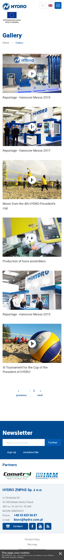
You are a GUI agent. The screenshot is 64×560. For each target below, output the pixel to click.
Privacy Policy (32, 539)
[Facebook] (32, 526)
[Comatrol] (17, 475)
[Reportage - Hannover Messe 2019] (32, 77)
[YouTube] (40, 526)
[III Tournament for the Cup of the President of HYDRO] (32, 349)
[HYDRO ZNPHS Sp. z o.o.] (14, 7)
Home (6, 42)
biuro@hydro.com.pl (28, 519)
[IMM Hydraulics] (47, 475)
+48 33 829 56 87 (25, 515)
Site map (32, 544)
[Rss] (48, 526)
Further (53, 442)
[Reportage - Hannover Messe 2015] (32, 294)
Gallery (19, 42)
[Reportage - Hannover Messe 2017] (32, 130)
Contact (18, 526)
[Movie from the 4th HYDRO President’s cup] (32, 185)
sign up (11, 452)
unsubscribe (31, 452)
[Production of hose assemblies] (32, 240)
